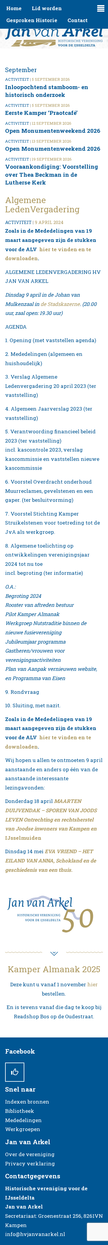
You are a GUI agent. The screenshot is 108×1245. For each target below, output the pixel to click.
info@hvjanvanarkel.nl (35, 1234)
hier (92, 984)
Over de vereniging (30, 1154)
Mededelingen (23, 1120)
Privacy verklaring (30, 1163)
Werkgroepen (22, 1129)
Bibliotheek (19, 1110)
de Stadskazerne (60, 304)
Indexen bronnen (27, 1101)
